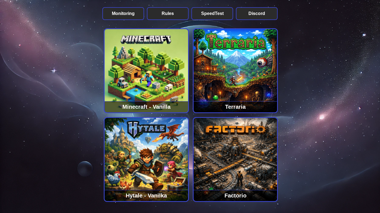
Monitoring (123, 13)
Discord (256, 13)
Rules (168, 13)
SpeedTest (212, 13)
